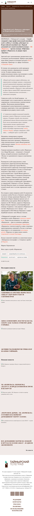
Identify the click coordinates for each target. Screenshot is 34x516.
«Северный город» (6, 64)
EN (28, 2)
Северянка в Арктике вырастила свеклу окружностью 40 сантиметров (16, 294)
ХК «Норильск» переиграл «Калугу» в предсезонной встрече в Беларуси (17, 386)
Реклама (17, 504)
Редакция (17, 499)
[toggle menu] (2, 2)
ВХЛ (29, 60)
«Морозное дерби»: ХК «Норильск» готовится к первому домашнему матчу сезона (16, 415)
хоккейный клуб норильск (17, 254)
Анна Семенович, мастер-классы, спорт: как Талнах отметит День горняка (17, 323)
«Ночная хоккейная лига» (23, 144)
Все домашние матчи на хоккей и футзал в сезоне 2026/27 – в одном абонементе (17, 443)
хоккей (4, 254)
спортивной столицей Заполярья (11, 234)
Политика (17, 506)
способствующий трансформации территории (15, 224)
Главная (3, 6)
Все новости (29, 450)
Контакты (17, 502)
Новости (8, 6)
